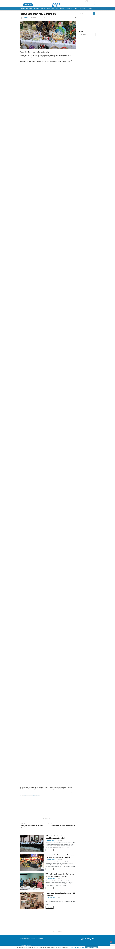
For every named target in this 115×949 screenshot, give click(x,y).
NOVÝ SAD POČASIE (87, 23)
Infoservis (81, 8)
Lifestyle (68, 8)
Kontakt (35, 1)
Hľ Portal (31, 1)
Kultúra (62, 8)
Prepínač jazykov (23, 938)
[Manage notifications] (111, 942)
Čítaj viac (50, 869)
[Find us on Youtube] (92, 5)
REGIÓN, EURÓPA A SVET (52, 8)
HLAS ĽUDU (29, 943)
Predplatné (28, 4)
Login (94, 1)
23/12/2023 (33, 17)
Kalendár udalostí (39, 938)
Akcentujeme (40, 17)
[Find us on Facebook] (89, 944)
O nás (21, 1)
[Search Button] (94, 13)
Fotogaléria (33, 938)
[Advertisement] (48, 808)
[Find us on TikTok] (94, 5)
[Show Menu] (20, 4)
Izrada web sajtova (23, 945)
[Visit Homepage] (57, 4)
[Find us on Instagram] (90, 5)
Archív (28, 938)
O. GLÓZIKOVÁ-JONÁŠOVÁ (51, 840)
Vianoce (30, 795)
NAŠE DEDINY (29, 8)
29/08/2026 (60, 840)
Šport (75, 8)
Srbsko (43, 8)
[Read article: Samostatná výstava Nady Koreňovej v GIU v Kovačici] (32, 900)
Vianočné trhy (36, 795)
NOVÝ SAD (36, 8)
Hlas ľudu (22, 8)
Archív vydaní (25, 1)
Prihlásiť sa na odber (92, 947)
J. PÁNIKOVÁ (25, 17)
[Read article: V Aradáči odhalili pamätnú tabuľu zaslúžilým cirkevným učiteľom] (32, 843)
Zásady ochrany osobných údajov (77, 947)
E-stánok (88, 8)
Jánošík (45, 17)
